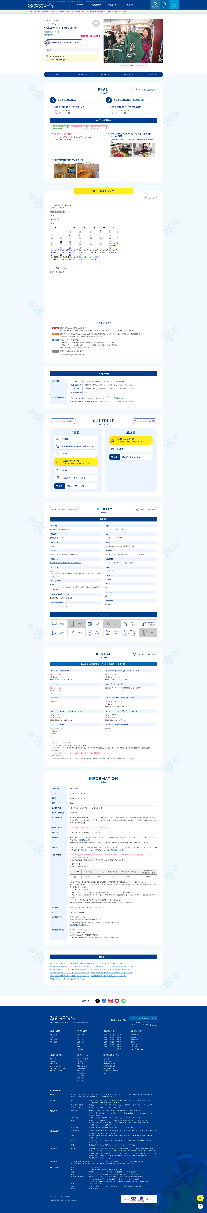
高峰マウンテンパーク (146, 1140)
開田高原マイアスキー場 (96, 1155)
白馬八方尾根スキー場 (136, 1161)
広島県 (119, 1044)
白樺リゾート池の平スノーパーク (99, 1151)
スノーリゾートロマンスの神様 (106, 1133)
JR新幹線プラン (135, 1037)
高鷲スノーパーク (104, 1176)
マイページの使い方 (82, 1059)
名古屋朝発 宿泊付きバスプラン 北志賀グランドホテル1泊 (110, 969)
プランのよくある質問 (146, 90)
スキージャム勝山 (94, 1169)
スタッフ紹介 (107, 1073)
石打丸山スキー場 (94, 1118)
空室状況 (151, 198)
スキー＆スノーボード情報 (57, 1068)
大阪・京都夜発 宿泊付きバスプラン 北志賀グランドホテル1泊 (101, 963)
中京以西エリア (81, 1049)
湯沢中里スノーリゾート (105, 1113)
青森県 (105, 1037)
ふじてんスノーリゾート (110, 1153)
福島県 (105, 1047)
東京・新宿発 (53, 1035)
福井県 (119, 1035)
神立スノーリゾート (142, 1111)
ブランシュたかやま (108, 1158)
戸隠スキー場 (93, 1138)
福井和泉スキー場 (106, 1169)
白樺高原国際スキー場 (147, 1148)
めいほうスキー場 (125, 1176)
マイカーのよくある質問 (146, 421)
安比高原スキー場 (125, 1100)
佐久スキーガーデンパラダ (112, 1140)
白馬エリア (80, 1044)
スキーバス (133, 1047)
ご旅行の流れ (80, 1078)
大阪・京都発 (53, 1039)
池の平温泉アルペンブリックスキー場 (113, 1145)
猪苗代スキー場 (129, 1105)
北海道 (105, 1035)
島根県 (119, 1047)
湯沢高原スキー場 (94, 1115)
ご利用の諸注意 (81, 1073)
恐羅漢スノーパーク (116, 1186)
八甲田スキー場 (114, 1100)
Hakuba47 (91, 1161)
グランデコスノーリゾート (116, 1105)
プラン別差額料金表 (116, 398)
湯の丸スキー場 (93, 1142)
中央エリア (80, 1047)
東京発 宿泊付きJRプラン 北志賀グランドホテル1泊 (108, 976)
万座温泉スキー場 (106, 1127)
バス (81, 5)
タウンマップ (80, 1080)
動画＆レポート (54, 1059)
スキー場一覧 (53, 1063)
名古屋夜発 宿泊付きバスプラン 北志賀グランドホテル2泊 (69, 969)
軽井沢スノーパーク (118, 1127)
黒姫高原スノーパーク (146, 1135)
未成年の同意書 (81, 1068)
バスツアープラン (135, 1035)
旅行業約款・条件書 (109, 1063)
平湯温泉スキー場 (131, 1181)
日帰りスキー (134, 1042)
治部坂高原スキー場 (129, 1155)
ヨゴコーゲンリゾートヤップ (107, 1172)
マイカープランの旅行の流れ (62, 421)
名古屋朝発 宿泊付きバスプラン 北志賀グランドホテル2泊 (69, 973)
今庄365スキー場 (117, 1169)
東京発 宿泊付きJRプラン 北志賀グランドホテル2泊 (67, 979)
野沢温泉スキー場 (94, 1135)
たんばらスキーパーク (95, 1122)
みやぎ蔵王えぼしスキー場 (97, 1102)
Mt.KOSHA (92, 1133)
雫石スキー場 (135, 1100)
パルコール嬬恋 (129, 1127)
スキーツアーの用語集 (56, 1071)
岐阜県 (119, 1039)
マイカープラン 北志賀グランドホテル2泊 (64, 963)
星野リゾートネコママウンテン (98, 1105)
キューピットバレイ (145, 1118)
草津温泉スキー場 (94, 1127)
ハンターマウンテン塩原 (96, 1107)
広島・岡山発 (53, 1042)
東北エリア (80, 1037)
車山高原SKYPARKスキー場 (132, 1151)
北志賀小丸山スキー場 (57, 529)
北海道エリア (80, 1035)
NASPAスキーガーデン (149, 1113)
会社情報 (106, 1059)
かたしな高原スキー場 (126, 1120)
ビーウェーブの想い (55, 1066)
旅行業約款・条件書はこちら (80, 925)
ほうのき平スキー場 (143, 1181)
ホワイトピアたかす (137, 1176)
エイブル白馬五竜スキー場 (79, 1161)
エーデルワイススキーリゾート (114, 1107)
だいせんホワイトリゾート (97, 1184)
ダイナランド (115, 1176)
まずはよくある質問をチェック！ (143, 1018)
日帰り (130, 5)
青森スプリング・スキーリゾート (99, 1100)
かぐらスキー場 (130, 1111)
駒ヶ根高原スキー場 (95, 1158)
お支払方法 (80, 1063)
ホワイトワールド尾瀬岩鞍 (97, 1120)
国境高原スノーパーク (123, 1172)
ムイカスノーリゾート (118, 1118)
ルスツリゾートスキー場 (78, 1094)
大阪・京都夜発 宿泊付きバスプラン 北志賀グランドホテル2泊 (71, 966)
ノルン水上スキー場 (118, 1122)
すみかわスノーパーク (112, 1102)
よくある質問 (80, 1075)
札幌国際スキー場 (107, 1096)
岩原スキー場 (93, 1113)
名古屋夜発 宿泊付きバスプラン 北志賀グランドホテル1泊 (113, 966)
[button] (105, 41)
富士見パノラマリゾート (148, 1151)
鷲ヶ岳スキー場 (93, 1176)
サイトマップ (53, 1196)
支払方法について (117, 850)
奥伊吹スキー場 (136, 1172)
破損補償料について (59, 755)
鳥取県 (119, 1049)
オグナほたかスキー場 (140, 1120)
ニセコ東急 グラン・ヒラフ (94, 1094)
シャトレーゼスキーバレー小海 (113, 1148)
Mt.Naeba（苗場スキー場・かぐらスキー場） (102, 1111)
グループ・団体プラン (136, 1049)
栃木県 (112, 1035)
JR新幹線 (96, 5)
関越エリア (80, 1039)
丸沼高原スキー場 (110, 1125)
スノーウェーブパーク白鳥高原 (131, 1179)
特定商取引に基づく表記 (111, 1071)
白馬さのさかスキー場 (126, 1164)
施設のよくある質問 (147, 509)
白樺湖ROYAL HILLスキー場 (131, 1148)
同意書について (84, 840)
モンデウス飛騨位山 (119, 1181)
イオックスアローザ (95, 1167)
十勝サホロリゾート (95, 1096)
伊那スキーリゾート (142, 1155)
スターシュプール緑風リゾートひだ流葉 (101, 1181)
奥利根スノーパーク (143, 1122)
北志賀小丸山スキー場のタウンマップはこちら (65, 563)
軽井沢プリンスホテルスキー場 (130, 1140)
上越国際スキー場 (106, 1118)
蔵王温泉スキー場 (145, 1100)
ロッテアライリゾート (131, 1145)
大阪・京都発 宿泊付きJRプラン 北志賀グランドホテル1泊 (111, 973)
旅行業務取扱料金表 (109, 1066)
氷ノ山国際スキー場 (105, 1174)
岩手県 (105, 1039)
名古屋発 (52, 1037)
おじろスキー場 (93, 1174)
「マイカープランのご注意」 (93, 907)
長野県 (112, 1042)
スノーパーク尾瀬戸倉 (112, 1120)
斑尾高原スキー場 (117, 1135)
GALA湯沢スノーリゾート (133, 1113)
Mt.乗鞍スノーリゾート (96, 1148)
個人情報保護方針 (109, 1068)
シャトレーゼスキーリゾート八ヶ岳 (129, 1153)
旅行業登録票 (107, 1061)
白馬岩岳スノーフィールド (121, 1161)
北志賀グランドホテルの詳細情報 (64, 509)
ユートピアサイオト (104, 1186)
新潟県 (112, 1044)
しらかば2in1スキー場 (116, 1151)
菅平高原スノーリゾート (96, 1140)
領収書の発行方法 (82, 1066)
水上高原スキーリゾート (96, 1125)
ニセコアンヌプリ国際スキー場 (133, 1094)
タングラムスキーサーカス (131, 1135)
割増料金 (137, 100)
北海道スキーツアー (136, 1044)
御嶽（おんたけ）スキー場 (148, 1153)
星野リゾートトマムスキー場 (79, 1096)
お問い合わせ (65, 1196)
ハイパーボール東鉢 (132, 1174)
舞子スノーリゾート (132, 1118)
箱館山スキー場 (93, 1172)
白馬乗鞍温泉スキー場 (77, 1164)
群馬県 (112, 1039)
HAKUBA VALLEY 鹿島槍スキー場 (109, 1164)
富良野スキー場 (147, 1094)
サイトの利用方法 (82, 1061)
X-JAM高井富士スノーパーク (134, 1131)
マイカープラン (135, 1039)
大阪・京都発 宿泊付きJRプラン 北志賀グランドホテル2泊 (69, 976)
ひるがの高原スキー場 (113, 1179)
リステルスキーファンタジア (143, 1105)
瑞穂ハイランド (93, 1188)
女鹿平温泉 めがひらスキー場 (132, 1186)
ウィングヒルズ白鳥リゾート (97, 1179)
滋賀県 (119, 1037)
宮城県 (105, 1044)
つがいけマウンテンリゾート (103, 1161)
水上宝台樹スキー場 (130, 1122)
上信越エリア (80, 1042)
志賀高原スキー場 (94, 1131)
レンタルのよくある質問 (146, 654)
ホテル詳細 (53, 1061)
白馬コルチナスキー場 (91, 1164)
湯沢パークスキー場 (119, 1113)
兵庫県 (119, 1042)
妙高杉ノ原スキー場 (95, 1145)
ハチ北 (141, 1174)
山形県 (105, 1042)
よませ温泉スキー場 (150, 1131)
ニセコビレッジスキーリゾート (113, 1094)
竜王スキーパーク (106, 1131)
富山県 (112, 1047)
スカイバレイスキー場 (118, 1174)
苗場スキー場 (121, 1111)
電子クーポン (80, 1071)
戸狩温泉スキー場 (106, 1135)
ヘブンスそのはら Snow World (113, 1155)
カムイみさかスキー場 (95, 1153)
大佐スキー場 (93, 1186)
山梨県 (112, 1037)
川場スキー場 (107, 1122)
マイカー (113, 5)
